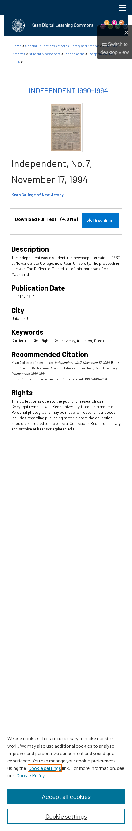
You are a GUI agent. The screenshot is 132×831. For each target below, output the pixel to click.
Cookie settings (45, 768)
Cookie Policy (31, 775)
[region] (66, 779)
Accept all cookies (66, 796)
